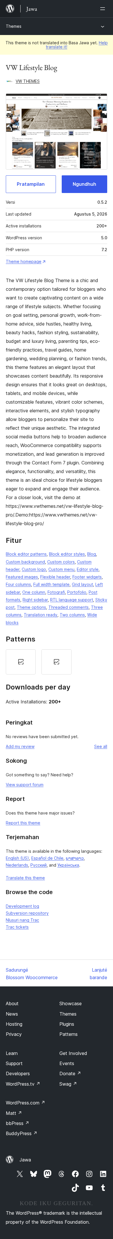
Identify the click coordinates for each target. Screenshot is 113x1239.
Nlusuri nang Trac (22, 920)
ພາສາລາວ (75, 858)
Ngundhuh (84, 184)
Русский (38, 865)
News (12, 1014)
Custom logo (34, 569)
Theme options (31, 607)
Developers (18, 1073)
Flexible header (55, 576)
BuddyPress (21, 1133)
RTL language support (71, 599)
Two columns (72, 614)
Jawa (25, 1160)
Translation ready (40, 614)
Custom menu (61, 569)
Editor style (88, 569)
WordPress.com (25, 1103)
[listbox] (56, 661)
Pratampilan (31, 184)
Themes (13, 26)
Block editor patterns (26, 554)
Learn (12, 1053)
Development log (22, 906)
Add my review (20, 746)
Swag (68, 1084)
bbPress (17, 1123)
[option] (21, 661)
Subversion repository (27, 913)
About (12, 1003)
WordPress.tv (23, 1084)
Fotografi (56, 592)
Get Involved (73, 1053)
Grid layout (82, 584)
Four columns (18, 584)
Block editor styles (67, 554)
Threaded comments (68, 607)
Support (14, 1063)
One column (33, 592)
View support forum (24, 784)
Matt (14, 1113)
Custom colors (61, 561)
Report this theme (23, 822)
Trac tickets (17, 926)
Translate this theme (25, 877)
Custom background (25, 561)
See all (100, 746)
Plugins (66, 1024)
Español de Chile (47, 858)
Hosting (14, 1024)
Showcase (70, 1003)
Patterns (68, 1034)
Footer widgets (87, 576)
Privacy (14, 1034)
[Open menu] (103, 8)
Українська (68, 865)
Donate (70, 1073)
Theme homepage (23, 261)
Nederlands (17, 865)
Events (66, 1063)
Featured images (22, 576)
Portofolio (76, 592)
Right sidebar (35, 599)
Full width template (51, 584)
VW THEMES (28, 81)
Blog (91, 554)
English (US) (17, 858)
